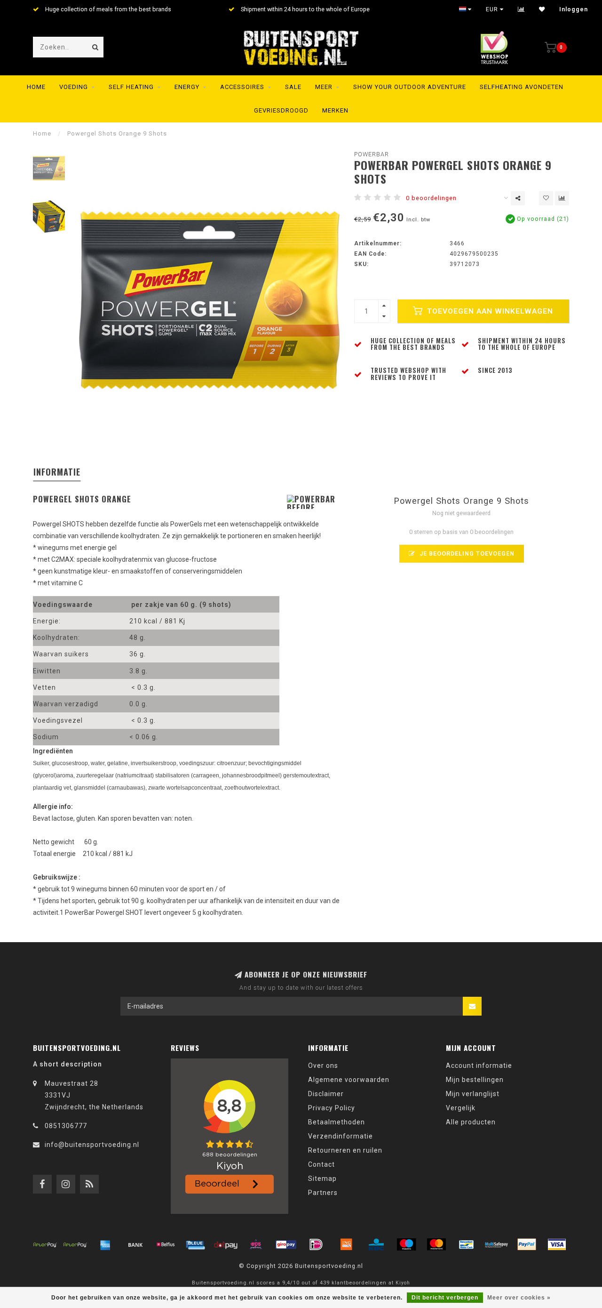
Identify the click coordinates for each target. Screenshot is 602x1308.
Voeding (73, 86)
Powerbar (371, 154)
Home (36, 86)
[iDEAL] (316, 1244)
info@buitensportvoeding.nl (92, 1144)
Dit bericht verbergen (445, 1297)
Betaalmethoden (336, 1122)
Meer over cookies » (519, 1297)
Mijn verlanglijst (472, 1094)
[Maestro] (406, 1244)
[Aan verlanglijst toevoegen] (546, 198)
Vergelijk (460, 1108)
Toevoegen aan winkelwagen (489, 311)
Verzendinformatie (340, 1136)
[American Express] (105, 1244)
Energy (186, 86)
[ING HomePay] (346, 1244)
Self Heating (131, 86)
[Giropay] (286, 1244)
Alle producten (471, 1122)
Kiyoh (403, 1282)
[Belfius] (165, 1244)
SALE (293, 86)
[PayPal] (527, 1244)
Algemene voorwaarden (348, 1079)
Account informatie (479, 1065)
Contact (321, 1164)
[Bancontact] (466, 1244)
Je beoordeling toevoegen (466, 553)
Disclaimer (326, 1094)
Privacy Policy (331, 1108)
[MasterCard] (436, 1244)
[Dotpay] (226, 1244)
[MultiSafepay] (496, 1244)
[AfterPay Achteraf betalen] (45, 1244)
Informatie (56, 472)
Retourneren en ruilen (345, 1150)
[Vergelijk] (521, 9)
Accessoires (242, 86)
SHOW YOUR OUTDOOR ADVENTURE (409, 86)
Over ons (323, 1065)
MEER (324, 86)
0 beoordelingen (431, 198)
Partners (323, 1192)
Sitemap (322, 1178)
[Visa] (557, 1244)
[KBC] (376, 1244)
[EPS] (256, 1244)
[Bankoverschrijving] (135, 1244)
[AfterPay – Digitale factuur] (75, 1244)
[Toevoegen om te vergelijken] (562, 198)
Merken (335, 110)
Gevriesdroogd (281, 110)
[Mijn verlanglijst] (542, 9)
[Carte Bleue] (195, 1244)
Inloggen (573, 9)
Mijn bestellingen (475, 1079)
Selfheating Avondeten (521, 86)
